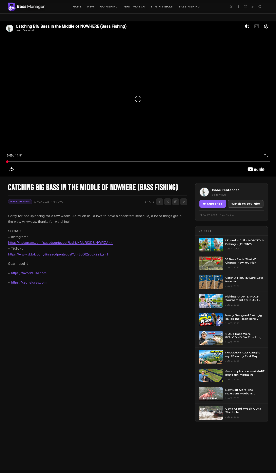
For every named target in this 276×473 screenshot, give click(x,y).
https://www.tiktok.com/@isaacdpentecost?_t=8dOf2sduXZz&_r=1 (58, 254)
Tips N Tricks (162, 6)
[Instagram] (245, 6)
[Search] (260, 6)
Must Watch (134, 6)
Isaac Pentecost (225, 190)
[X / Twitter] (231, 6)
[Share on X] (167, 201)
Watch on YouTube (245, 203)
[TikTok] (252, 6)
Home (77, 6)
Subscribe (214, 203)
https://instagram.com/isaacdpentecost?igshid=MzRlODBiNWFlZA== (60, 243)
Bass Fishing (189, 6)
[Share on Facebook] (159, 201)
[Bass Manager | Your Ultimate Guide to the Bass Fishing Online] (26, 6)
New (90, 6)
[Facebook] (238, 6)
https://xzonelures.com (28, 282)
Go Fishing (109, 6)
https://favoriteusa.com (28, 273)
